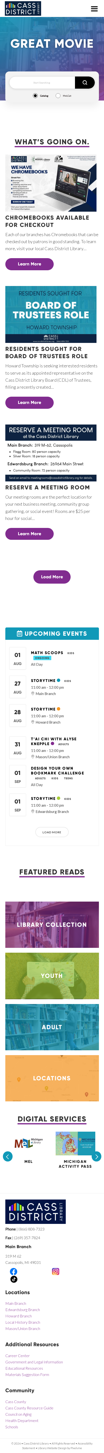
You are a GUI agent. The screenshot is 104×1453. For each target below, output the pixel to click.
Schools (11, 1426)
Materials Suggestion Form (27, 1374)
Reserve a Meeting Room (47, 487)
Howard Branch (18, 1316)
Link (52, 904)
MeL (28, 1161)
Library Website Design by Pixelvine (60, 1448)
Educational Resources (24, 1368)
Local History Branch (22, 1322)
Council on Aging (18, 1414)
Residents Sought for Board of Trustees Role (46, 352)
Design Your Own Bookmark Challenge (57, 770)
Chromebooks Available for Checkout (47, 221)
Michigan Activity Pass (75, 1164)
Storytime (43, 680)
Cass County (15, 1401)
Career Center (17, 1355)
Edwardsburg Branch (22, 1309)
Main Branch (15, 1303)
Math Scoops (47, 652)
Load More (52, 577)
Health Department (21, 1420)
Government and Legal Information (34, 1362)
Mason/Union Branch (22, 1328)
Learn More (29, 264)
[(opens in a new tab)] (29, 1152)
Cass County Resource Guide (29, 1408)
